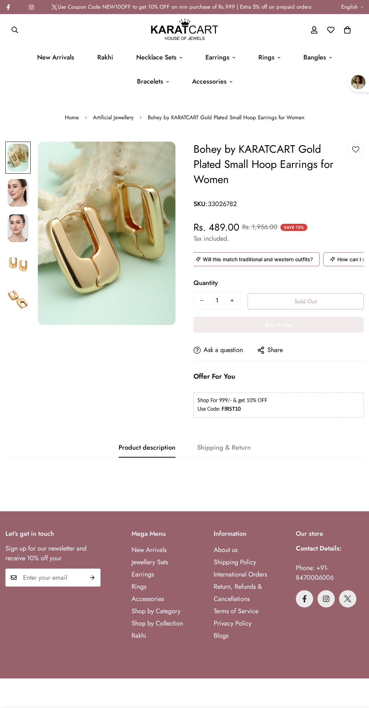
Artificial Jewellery (113, 117)
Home (72, 117)
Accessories (209, 81)
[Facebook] (304, 598)
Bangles (314, 57)
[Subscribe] (92, 578)
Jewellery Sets (150, 562)
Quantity (206, 283)
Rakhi (105, 57)
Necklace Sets (156, 57)
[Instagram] (31, 7)
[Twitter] (54, 7)
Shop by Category (156, 611)
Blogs (221, 635)
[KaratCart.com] (184, 29)
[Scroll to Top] (355, 668)
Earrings (217, 57)
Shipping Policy (235, 562)
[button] (347, 30)
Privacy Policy (233, 623)
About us (225, 550)
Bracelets (150, 81)
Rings (266, 57)
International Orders (240, 574)
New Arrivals (55, 57)
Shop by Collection (157, 623)
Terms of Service (236, 611)
